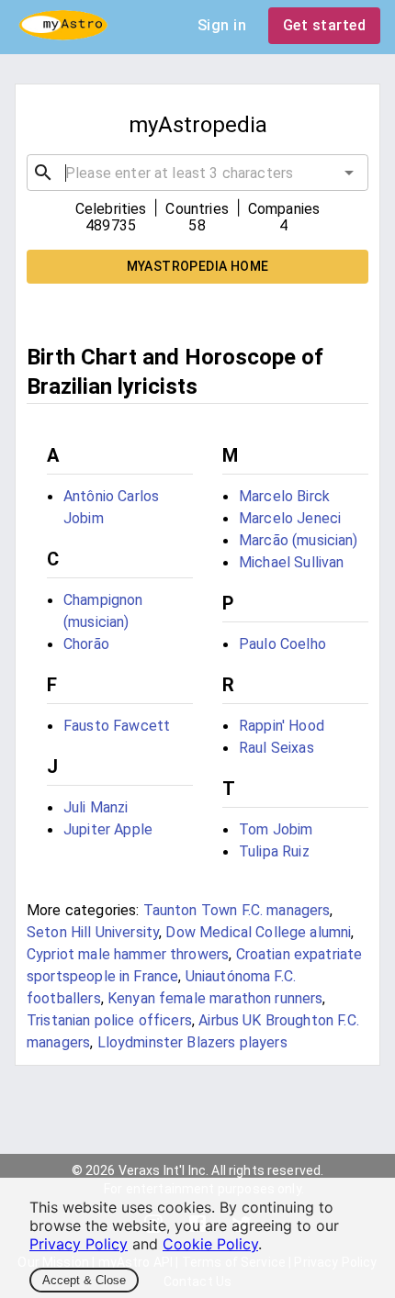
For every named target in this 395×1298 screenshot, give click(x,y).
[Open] (349, 172)
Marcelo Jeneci (290, 518)
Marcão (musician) (298, 540)
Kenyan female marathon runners (215, 998)
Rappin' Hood (281, 725)
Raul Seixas (276, 747)
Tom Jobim (275, 829)
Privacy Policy (78, 1244)
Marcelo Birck (284, 496)
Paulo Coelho (282, 644)
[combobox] (197, 172)
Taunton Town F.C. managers (237, 910)
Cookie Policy (210, 1244)
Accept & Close (84, 1280)
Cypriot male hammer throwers (128, 954)
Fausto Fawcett (116, 725)
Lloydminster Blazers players (192, 1042)
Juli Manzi (96, 807)
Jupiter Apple (107, 829)
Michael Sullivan (291, 562)
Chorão (86, 644)
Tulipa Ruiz (274, 851)
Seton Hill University (93, 932)
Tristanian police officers (109, 1020)
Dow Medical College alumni (258, 932)
